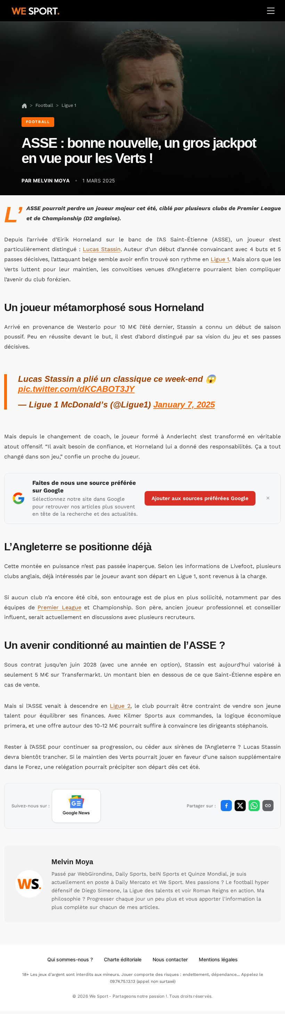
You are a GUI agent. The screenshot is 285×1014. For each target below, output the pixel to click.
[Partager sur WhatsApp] (254, 805)
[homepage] (35, 10)
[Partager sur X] (240, 805)
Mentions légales (218, 959)
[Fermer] (268, 498)
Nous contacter (170, 959)
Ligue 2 (120, 706)
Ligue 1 (220, 259)
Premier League (59, 607)
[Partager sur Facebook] (226, 805)
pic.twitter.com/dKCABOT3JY (76, 389)
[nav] (24, 105)
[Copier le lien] (268, 805)
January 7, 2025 (184, 404)
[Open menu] (271, 11)
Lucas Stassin (101, 249)
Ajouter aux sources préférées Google (200, 498)
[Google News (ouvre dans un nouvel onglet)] (76, 806)
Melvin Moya (72, 862)
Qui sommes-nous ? (70, 959)
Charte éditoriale (122, 959)
